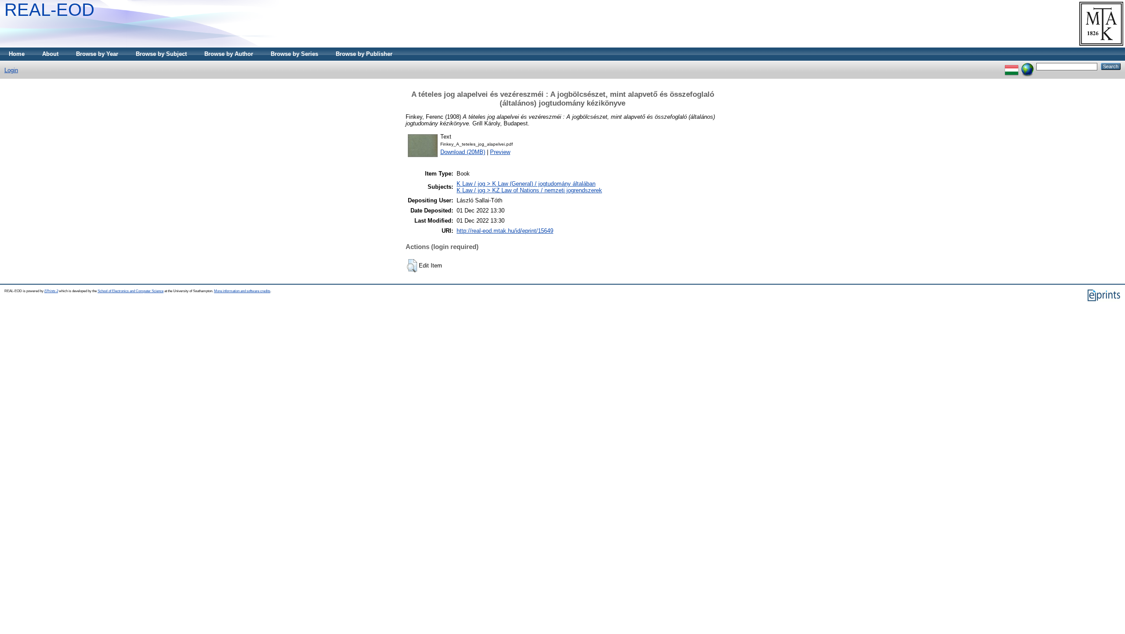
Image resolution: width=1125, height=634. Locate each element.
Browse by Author (228, 54)
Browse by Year (97, 54)
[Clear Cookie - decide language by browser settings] (1027, 66)
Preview (500, 152)
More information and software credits (242, 291)
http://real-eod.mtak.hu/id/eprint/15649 (505, 230)
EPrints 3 (51, 291)
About (50, 54)
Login (11, 70)
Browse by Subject (161, 54)
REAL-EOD (49, 9)
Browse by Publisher (364, 54)
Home (17, 54)
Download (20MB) (462, 152)
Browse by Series (294, 54)
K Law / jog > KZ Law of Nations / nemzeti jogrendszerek (529, 190)
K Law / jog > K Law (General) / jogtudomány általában (526, 183)
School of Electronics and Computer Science (130, 291)
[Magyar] (1012, 66)
